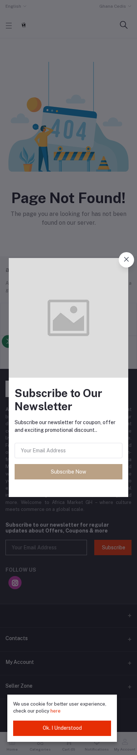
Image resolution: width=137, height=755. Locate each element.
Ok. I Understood (62, 728)
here (55, 711)
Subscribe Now (68, 472)
